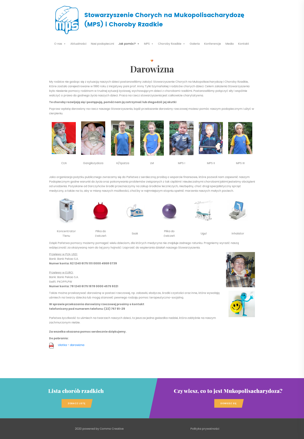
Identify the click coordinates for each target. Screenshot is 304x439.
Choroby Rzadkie (169, 44)
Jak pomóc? (127, 44)
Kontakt (243, 44)
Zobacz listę (76, 403)
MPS (147, 44)
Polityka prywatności (204, 429)
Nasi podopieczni (102, 44)
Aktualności (78, 44)
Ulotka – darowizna (71, 345)
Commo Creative (112, 429)
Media (229, 44)
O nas (58, 44)
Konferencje (212, 44)
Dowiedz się (228, 403)
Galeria (195, 44)
